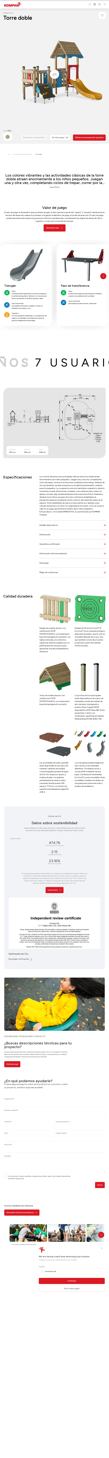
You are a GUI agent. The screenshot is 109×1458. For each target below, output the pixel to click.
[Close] (102, 1248)
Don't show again (71, 1288)
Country (42, 1266)
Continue (72, 1281)
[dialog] (54, 729)
